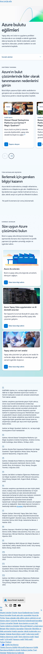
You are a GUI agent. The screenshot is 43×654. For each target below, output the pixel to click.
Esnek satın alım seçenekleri (22, 615)
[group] (18, 124)
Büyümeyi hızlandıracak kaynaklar (30, 620)
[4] (3, 458)
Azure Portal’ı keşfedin (16, 600)
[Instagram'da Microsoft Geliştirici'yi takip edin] (10, 605)
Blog (7, 628)
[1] (3, 387)
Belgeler (3, 628)
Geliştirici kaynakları (17, 628)
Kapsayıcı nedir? (18, 639)
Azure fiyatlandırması (25, 612)
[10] (3, 552)
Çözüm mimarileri (6, 623)
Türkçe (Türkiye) (5, 642)
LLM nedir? (9, 639)
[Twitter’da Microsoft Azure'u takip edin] (6, 605)
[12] (3, 575)
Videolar (9, 634)
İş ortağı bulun (37, 626)
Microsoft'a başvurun (25, 647)
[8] (3, 526)
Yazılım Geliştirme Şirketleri (9, 626)
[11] (3, 563)
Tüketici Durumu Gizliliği (8, 647)
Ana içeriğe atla (6, 1)
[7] (3, 510)
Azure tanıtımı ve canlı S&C (28, 623)
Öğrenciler (28, 628)
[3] (3, 446)
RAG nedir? (29, 639)
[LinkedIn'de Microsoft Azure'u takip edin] (15, 605)
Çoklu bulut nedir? (32, 634)
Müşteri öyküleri (6, 612)
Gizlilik (35, 647)
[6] (3, 485)
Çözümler (14, 620)
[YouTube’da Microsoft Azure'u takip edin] (19, 605)
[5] (3, 471)
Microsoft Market (26, 626)
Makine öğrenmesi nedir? (9, 636)
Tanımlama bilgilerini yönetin (10, 650)
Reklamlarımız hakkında (15, 652)
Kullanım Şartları (27, 650)
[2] (3, 434)
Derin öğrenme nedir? (26, 636)
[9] (3, 540)
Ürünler (15, 612)
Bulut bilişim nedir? (19, 634)
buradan (20, 506)
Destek (15, 623)
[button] (21, 57)
